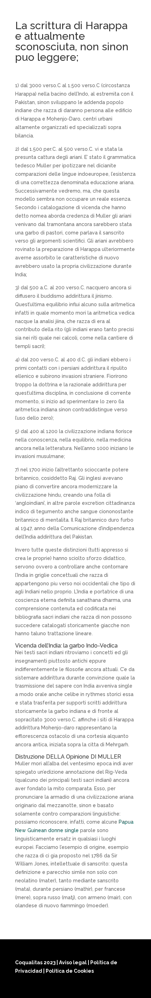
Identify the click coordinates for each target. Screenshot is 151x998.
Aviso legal (73, 962)
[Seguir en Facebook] (95, 988)
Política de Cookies (70, 971)
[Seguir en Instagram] (112, 988)
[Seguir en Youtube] (129, 988)
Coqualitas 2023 (36, 962)
